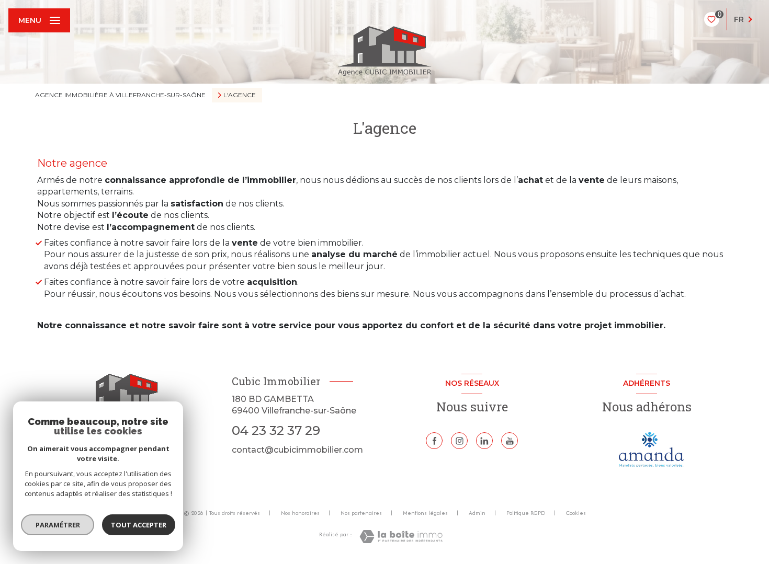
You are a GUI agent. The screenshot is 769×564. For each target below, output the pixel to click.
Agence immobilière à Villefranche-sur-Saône (120, 95)
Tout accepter (138, 525)
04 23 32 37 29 (276, 430)
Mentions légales (425, 513)
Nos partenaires (361, 513)
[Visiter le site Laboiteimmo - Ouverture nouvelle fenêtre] (401, 536)
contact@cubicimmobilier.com (297, 450)
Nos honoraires (300, 513)
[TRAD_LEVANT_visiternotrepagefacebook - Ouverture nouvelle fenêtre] (434, 440)
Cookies (576, 513)
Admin (477, 513)
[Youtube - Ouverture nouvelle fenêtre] (509, 440)
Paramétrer (58, 525)
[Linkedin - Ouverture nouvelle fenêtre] (484, 440)
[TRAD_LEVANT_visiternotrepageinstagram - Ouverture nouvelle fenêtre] (459, 440)
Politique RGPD (525, 513)
